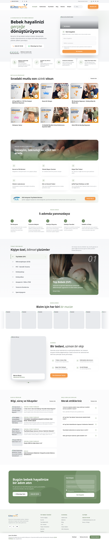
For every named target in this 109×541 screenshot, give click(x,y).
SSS (62, 524)
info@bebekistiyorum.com (88, 520)
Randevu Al (93, 6)
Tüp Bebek (51, 6)
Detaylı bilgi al (90, 198)
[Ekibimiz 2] (28, 382)
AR (97, 1)
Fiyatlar (42, 531)
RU (95, 1)
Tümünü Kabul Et (95, 537)
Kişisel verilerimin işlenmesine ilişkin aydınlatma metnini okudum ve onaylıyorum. (78, 47)
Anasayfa (34, 6)
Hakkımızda (42, 6)
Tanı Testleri (43, 524)
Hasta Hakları (64, 526)
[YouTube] (26, 1)
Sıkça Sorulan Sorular (83, 1)
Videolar (62, 6)
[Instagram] (24, 1)
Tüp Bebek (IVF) (44, 522)
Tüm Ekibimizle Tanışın (58, 375)
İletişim (69, 6)
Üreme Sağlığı (43, 517)
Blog (57, 6)
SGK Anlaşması (65, 529)
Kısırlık (42, 520)
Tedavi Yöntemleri (44, 526)
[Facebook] (22, 1)
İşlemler (42, 529)
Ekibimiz (63, 520)
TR (91, 1)
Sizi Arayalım (79, 51)
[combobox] (78, 6)
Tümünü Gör (93, 78)
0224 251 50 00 (15, 1)
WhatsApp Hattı (20, 494)
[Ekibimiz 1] (27, 382)
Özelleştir (74, 537)
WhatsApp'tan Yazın (36, 46)
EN (93, 1)
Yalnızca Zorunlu (84, 537)
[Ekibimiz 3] (30, 382)
